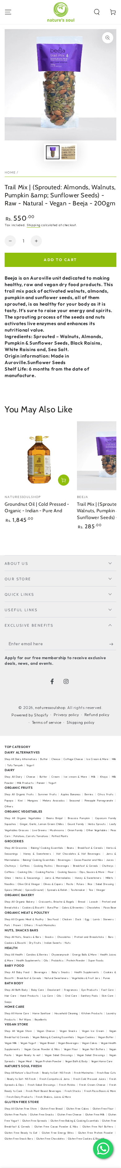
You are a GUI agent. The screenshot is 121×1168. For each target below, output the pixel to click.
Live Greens (39, 830)
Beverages (64, 859)
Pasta (69, 884)
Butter (44, 759)
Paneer (41, 782)
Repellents (41, 1019)
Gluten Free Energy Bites (58, 1132)
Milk (93, 776)
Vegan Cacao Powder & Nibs (42, 1049)
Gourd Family (76, 824)
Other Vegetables (96, 830)
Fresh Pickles (67, 1084)
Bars (111, 936)
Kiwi (20, 800)
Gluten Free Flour (103, 1108)
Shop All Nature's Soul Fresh (22, 1072)
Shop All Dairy (13, 776)
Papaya (9, 800)
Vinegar (100, 889)
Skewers (108, 919)
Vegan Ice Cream (93, 1031)
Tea (91, 889)
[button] (97, 12)
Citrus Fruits (105, 794)
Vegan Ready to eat (28, 1055)
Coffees (25, 865)
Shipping (34, 225)
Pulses (80, 884)
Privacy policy (66, 714)
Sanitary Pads (89, 995)
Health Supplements (28, 960)
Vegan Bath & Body (76, 1061)
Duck (78, 919)
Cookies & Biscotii (15, 942)
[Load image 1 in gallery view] (53, 152)
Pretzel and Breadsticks (89, 936)
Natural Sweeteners (57, 978)
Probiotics (57, 960)
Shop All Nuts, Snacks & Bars (23, 936)
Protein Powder (76, 960)
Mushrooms (57, 830)
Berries (89, 794)
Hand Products (29, 995)
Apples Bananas (70, 794)
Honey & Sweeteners (37, 853)
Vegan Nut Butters (93, 1049)
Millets (109, 877)
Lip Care (48, 995)
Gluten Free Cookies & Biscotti (86, 1138)
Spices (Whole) (13, 889)
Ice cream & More (75, 776)
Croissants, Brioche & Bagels (56, 901)
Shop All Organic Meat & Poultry (24, 919)
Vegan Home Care (102, 1061)
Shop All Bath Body (16, 989)
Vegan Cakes (89, 1043)
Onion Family (75, 830)
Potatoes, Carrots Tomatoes (31, 836)
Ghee (8, 877)
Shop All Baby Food (18, 972)
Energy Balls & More (84, 954)
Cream (56, 776)
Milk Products (25, 782)
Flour (111, 872)
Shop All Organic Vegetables (23, 818)
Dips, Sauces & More (92, 872)
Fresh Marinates (46, 925)
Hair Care (10, 995)
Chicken (67, 919)
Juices (110, 859)
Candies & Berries (37, 954)
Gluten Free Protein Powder (95, 1132)
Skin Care (107, 995)
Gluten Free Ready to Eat (21, 1132)
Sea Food (53, 919)
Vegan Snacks (68, 1031)
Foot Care (107, 989)
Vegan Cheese (46, 1031)
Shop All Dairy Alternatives (21, 759)
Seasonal (74, 800)
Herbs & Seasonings (28, 877)
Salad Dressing (105, 884)
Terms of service (46, 722)
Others (9, 806)
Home (10, 172)
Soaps (8, 1001)
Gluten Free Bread (52, 1108)
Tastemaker (78, 889)
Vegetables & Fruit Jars (86, 978)
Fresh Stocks (73, 1091)
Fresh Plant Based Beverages (43, 1091)
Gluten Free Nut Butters (98, 1126)
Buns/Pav (53, 907)
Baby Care (37, 989)
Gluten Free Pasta (16, 1114)
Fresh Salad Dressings (42, 1084)
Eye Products (90, 989)
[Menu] (8, 12)
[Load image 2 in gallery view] (68, 152)
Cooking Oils (25, 872)
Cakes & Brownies (73, 907)
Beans (70, 847)
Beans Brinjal (54, 818)
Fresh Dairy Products (20, 1096)
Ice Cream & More (98, 759)
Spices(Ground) (34, 889)
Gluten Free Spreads (34, 1120)
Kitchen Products (92, 1013)
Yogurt (30, 765)
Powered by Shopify (29, 715)
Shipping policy (81, 722)
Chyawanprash (60, 954)
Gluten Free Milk (95, 1114)
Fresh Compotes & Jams (55, 1078)
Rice (90, 884)
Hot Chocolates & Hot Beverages (78, 853)
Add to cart (60, 259)
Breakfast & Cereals (85, 865)
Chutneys (10, 865)
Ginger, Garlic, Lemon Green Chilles (42, 824)
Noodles (9, 884)
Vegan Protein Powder (48, 1061)
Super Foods (96, 960)
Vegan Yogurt (28, 1043)
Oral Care (71, 995)
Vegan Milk (11, 1043)
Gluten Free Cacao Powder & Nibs (56, 1126)
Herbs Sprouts (97, 824)
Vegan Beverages (68, 1043)
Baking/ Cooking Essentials (47, 847)
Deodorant (53, 989)
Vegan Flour (71, 1049)
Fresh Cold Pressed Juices (90, 1078)
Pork (7, 925)
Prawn (17, 925)
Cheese (56, 759)
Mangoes (33, 800)
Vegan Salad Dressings (59, 1055)
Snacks (49, 936)
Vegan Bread (47, 1043)
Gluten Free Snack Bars (19, 1138)
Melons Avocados (54, 800)
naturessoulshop (50, 707)
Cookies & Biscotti (33, 907)
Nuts (67, 942)
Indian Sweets (52, 942)
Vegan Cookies (86, 1037)
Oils (46, 960)
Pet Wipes (25, 1019)
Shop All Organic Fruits (19, 794)
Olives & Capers (53, 884)
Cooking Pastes (43, 865)
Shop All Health (14, 954)
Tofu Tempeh (15, 765)
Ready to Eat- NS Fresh (56, 1072)
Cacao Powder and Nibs (88, 859)
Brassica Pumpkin (79, 818)
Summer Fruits (47, 794)
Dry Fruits (35, 942)
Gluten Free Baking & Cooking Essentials (75, 1120)
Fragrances (71, 989)
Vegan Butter (106, 1037)
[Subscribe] (112, 644)
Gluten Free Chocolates (50, 1138)
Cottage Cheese (73, 759)
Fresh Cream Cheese (92, 1084)
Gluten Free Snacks (42, 1114)
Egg (87, 919)
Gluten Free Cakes (77, 1108)
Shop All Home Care (17, 1013)
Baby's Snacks (61, 972)
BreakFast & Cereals (90, 847)
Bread (81, 901)
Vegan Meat (25, 1061)
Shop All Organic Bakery (19, 901)
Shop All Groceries (16, 847)
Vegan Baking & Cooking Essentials (53, 1037)
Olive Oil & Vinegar (29, 884)
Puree (106, 978)
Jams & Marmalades (58, 877)
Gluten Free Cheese (69, 1114)
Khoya (104, 776)
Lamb (96, 919)
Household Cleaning (66, 1013)
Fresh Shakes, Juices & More (53, 1096)
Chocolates (93, 907)
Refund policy (97, 714)
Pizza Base (110, 907)
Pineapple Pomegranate (99, 800)
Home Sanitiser (42, 1013)
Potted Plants (60, 836)
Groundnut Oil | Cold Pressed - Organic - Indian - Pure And (37, 507)
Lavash (93, 901)
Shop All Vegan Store (18, 1031)
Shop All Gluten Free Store (21, 1108)
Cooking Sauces (67, 872)
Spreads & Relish (57, 889)
